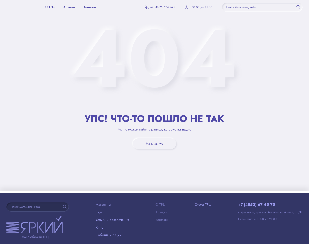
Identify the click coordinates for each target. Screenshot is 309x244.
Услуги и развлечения (112, 220)
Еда (99, 212)
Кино (99, 227)
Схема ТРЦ (203, 204)
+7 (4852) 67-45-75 (256, 204)
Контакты (90, 7)
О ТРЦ (50, 7)
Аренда (69, 7)
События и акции (109, 235)
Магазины (103, 204)
